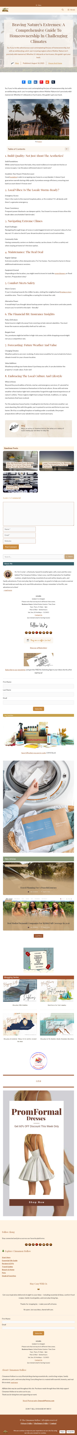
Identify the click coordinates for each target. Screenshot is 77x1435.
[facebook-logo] (23, 81)
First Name (7, 682)
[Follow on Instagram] (26, 632)
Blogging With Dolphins (20, 1005)
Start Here (6, 1257)
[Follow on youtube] (36, 632)
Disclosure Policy (41, 1423)
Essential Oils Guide (9, 1260)
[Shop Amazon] (50, 632)
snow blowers (60, 273)
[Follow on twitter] (43, 632)
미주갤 (38, 1081)
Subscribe (38, 709)
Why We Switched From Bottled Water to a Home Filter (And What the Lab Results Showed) (20, 465)
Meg (17, 63)
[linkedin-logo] (35, 81)
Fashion (8, 901)
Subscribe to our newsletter (15, 670)
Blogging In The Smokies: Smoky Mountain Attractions (57, 1039)
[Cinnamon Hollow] (5, 10)
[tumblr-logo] (53, 81)
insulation (13, 177)
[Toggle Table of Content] (65, 149)
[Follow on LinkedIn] (47, 632)
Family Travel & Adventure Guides (16, 865)
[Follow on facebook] (40, 632)
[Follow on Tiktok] (29, 632)
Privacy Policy (27, 1423)
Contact (53, 1423)
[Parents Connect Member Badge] (38, 1069)
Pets (4, 1273)
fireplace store (65, 292)
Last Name (7, 690)
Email (5, 698)
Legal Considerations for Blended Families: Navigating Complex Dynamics (57, 465)
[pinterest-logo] (41, 81)
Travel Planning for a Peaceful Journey (38, 887)
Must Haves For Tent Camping (57, 1005)
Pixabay (39, 141)
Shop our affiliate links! (38, 648)
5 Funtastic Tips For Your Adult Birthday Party (19, 487)
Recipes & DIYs (8, 1263)
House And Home (55, 63)
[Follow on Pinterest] (33, 632)
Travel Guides (7, 1267)
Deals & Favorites (9, 1276)
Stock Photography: (38, 1401)
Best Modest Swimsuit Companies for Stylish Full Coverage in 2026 (38, 923)
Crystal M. (35, 891)
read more (8, 590)
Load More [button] (38, 936)
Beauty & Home (8, 1270)
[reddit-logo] (47, 81)
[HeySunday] (38, 852)
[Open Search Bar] (63, 10)
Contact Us (38, 615)
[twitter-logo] (29, 81)
